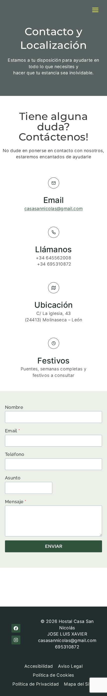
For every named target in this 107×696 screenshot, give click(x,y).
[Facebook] (15, 628)
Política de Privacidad (35, 684)
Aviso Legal (70, 666)
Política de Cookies (53, 675)
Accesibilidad (38, 666)
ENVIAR (53, 546)
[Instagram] (15, 640)
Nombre (14, 407)
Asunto (12, 477)
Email (12, 430)
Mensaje (15, 501)
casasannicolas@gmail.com (53, 208)
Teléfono (14, 454)
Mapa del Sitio (79, 684)
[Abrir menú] (95, 10)
